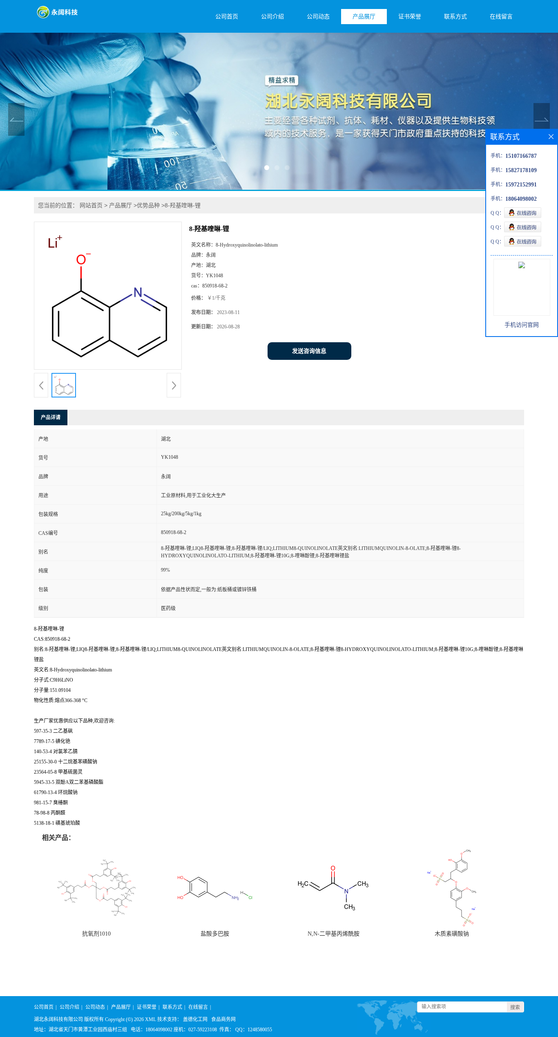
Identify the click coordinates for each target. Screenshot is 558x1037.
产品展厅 (364, 16)
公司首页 (226, 16)
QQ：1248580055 (253, 1030)
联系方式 (455, 16)
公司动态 (318, 16)
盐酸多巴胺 (215, 934)
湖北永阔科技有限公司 (58, 1019)
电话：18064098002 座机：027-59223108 (174, 1030)
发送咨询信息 (309, 351)
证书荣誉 (409, 16)
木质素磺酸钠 (452, 934)
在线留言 (501, 16)
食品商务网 (223, 1019)
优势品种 (148, 205)
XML (150, 1019)
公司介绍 (272, 16)
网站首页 (91, 205)
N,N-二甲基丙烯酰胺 (333, 934)
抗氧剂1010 (96, 934)
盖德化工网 (195, 1019)
